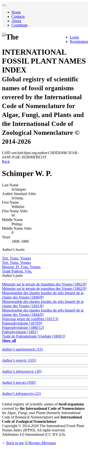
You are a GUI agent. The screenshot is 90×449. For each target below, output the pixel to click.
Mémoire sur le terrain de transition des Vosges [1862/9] (44, 284)
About (16, 21)
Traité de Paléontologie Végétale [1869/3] (33, 336)
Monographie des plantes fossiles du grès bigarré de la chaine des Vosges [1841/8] (43, 303)
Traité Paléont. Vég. (17, 271)
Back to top (15, 443)
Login (74, 37)
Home (16, 12)
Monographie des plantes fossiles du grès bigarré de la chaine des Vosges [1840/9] (43, 295)
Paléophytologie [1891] (19, 332)
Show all (9, 340)
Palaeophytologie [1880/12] (23, 327)
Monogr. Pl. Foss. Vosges (21, 267)
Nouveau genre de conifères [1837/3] (30, 319)
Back (6, 161)
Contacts (18, 16)
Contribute (20, 25)
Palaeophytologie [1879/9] (22, 323)
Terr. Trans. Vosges (16, 258)
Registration (79, 41)
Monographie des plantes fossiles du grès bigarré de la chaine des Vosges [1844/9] (43, 312)
